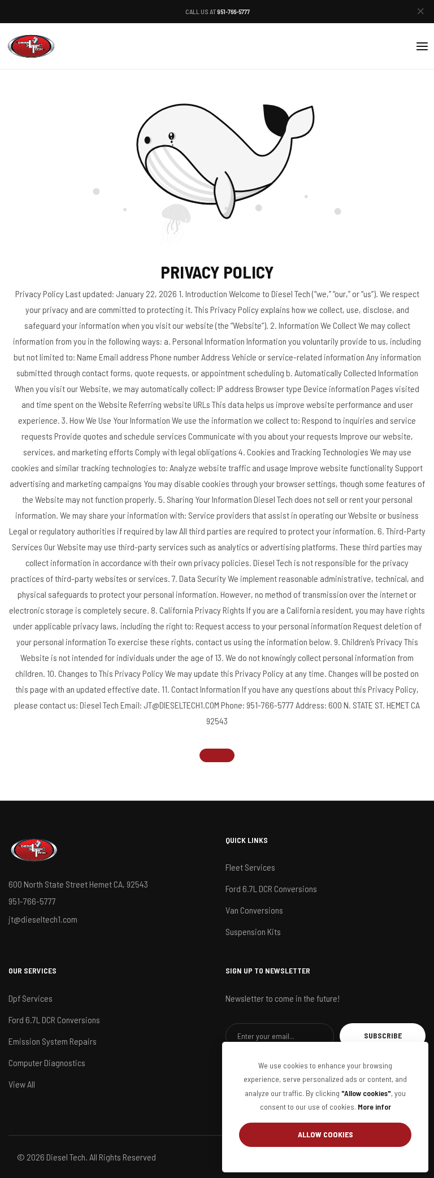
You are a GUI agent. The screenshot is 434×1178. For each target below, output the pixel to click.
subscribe (383, 1035)
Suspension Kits (253, 931)
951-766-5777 (233, 11)
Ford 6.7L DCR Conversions (271, 888)
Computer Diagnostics (46, 1062)
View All (21, 1084)
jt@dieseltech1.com (42, 919)
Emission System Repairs (52, 1041)
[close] (420, 12)
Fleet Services (250, 867)
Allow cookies (325, 1134)
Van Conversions (254, 910)
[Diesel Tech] (31, 46)
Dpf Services (30, 998)
